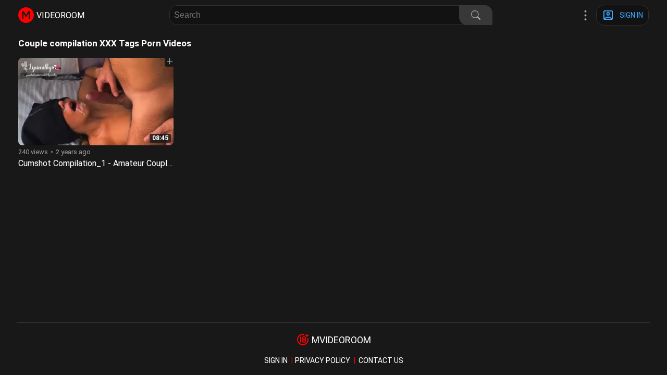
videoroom (60, 15)
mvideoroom (341, 339)
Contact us (381, 360)
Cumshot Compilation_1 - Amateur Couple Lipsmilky (113, 163)
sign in (276, 360)
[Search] (475, 15)
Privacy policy (322, 360)
